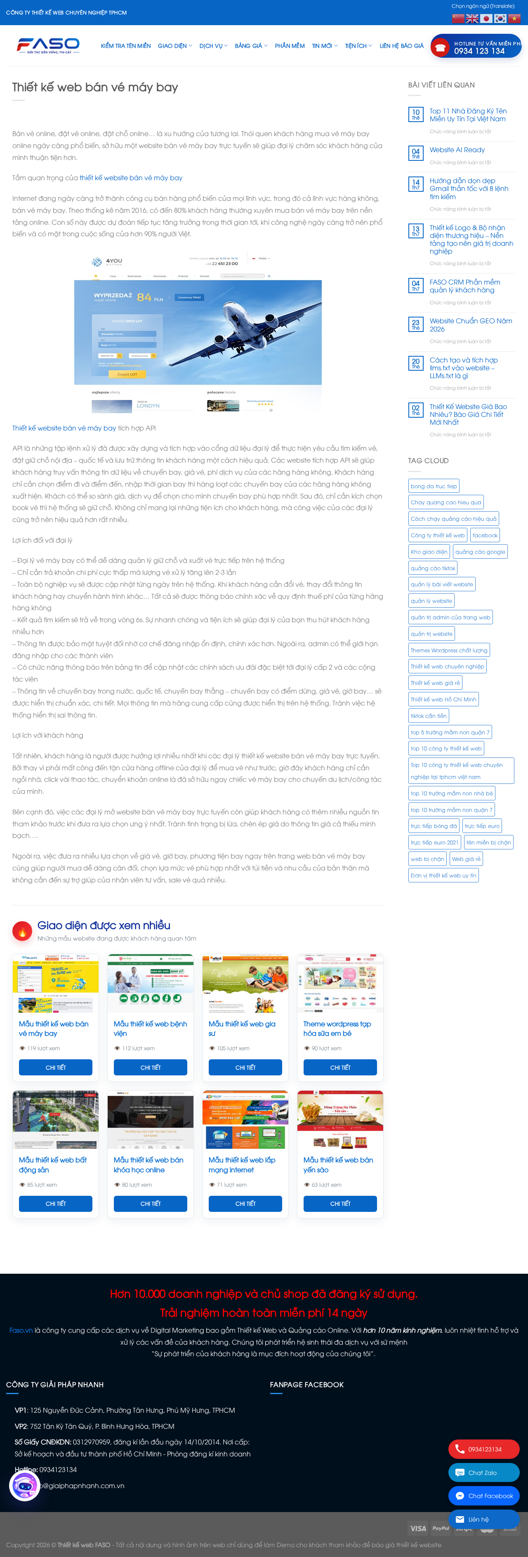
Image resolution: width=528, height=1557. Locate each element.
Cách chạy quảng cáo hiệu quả (454, 518)
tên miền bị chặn (489, 842)
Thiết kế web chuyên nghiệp (447, 666)
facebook (485, 535)
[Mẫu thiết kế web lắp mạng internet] (245, 1120)
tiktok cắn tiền (429, 715)
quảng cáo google (480, 551)
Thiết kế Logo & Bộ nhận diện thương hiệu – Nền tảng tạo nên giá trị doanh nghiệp (472, 239)
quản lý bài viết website (442, 584)
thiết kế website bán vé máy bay (131, 177)
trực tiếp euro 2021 (435, 842)
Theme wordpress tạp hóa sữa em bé (337, 1028)
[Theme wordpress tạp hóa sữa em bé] (340, 983)
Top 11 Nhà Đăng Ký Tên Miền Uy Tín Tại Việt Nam (468, 114)
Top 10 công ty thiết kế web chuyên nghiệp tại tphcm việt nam (457, 770)
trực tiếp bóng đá (434, 825)
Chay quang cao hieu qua (446, 502)
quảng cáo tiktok (433, 568)
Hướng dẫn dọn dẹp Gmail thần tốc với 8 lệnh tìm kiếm (469, 188)
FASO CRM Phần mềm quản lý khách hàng (465, 286)
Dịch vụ (211, 45)
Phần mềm (290, 45)
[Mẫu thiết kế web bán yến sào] (340, 1120)
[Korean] (501, 17)
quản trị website (432, 633)
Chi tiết (56, 1067)
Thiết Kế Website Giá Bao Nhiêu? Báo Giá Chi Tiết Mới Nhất (468, 414)
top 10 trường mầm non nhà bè (452, 793)
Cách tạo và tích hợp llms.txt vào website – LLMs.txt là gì (464, 368)
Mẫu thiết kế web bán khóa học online (149, 1164)
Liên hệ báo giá (402, 45)
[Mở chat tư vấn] (24, 1485)
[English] (473, 17)
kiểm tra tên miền (126, 45)
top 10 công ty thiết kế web (446, 748)
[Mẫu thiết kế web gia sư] (245, 983)
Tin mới (322, 45)
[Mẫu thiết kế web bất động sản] (56, 1120)
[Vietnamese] (515, 17)
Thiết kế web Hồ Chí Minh (443, 699)
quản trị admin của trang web (450, 617)
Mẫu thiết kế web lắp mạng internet (242, 1164)
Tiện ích (356, 45)
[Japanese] (487, 17)
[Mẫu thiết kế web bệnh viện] (150, 983)
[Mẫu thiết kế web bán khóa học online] (150, 1120)
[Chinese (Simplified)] (459, 17)
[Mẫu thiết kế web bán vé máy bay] (56, 983)
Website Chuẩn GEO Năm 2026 (471, 324)
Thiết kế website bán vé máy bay (64, 427)
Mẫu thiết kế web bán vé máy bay (54, 1028)
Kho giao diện (429, 551)
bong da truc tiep (434, 485)
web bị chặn (427, 858)
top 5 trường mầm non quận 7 (450, 732)
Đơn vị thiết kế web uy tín (443, 875)
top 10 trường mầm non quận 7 (452, 809)
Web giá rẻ (466, 858)
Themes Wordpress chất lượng (449, 650)
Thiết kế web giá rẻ (435, 682)
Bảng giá (248, 45)
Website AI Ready (457, 149)
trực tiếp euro (482, 825)
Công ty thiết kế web (438, 535)
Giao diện (172, 45)
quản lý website (431, 600)
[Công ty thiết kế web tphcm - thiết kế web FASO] (47, 45)
